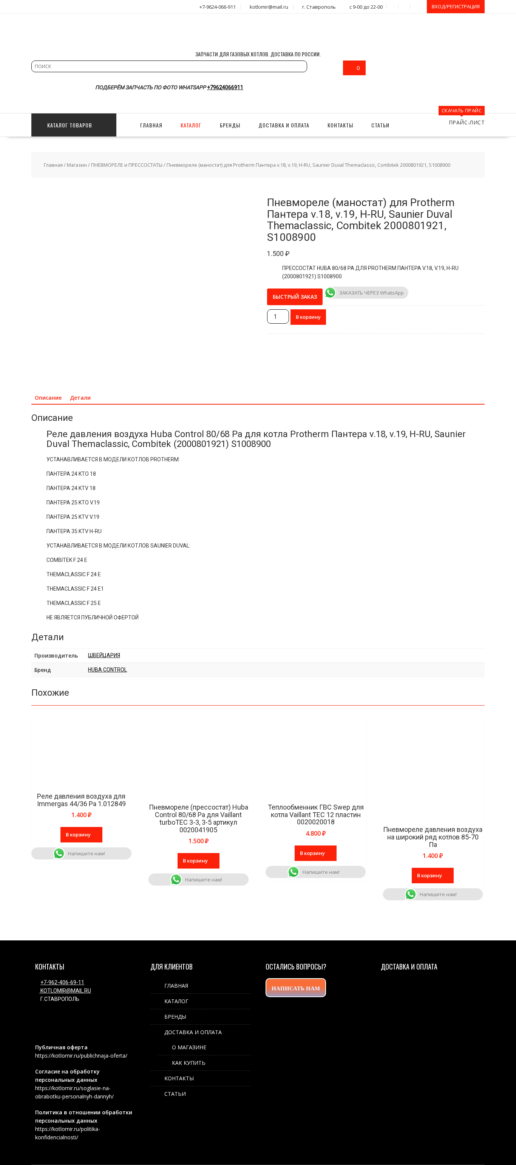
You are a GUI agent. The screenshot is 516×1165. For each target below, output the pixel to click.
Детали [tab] (80, 397)
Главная (53, 164)
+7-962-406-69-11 (62, 982)
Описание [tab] (48, 397)
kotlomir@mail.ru (65, 991)
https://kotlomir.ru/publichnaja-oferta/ (81, 1055)
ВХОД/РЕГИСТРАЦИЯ (456, 6)
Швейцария (104, 655)
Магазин (77, 164)
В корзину (308, 316)
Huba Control (107, 670)
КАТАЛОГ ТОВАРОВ (69, 125)
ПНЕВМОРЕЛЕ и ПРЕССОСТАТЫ (126, 164)
